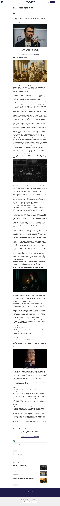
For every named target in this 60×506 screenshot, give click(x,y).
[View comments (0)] (17, 16)
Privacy (29, 499)
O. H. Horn (16, 467)
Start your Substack (27, 501)
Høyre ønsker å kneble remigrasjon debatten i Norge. (21, 479)
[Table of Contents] (1, 253)
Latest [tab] (16, 462)
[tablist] (17, 451)
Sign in (57, 2)
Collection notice (36, 499)
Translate (15, 6)
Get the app (35, 501)
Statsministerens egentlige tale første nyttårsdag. (21, 466)
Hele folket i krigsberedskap (19, 465)
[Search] (46, 2)
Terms (32, 499)
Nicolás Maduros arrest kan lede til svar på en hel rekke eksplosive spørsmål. (25, 473)
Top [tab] (14, 462)
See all (15, 484)
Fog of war (15, 471)
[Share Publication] (48, 2)
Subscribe (52, 2)
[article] (30, 467)
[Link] (11, 57)
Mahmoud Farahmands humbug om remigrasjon (23, 478)
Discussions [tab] (20, 462)
